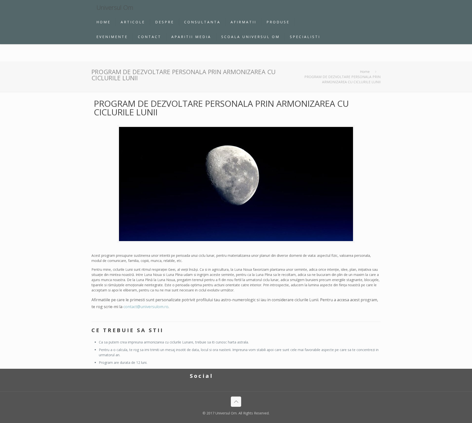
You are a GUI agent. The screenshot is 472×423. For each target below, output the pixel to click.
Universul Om (114, 7)
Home (365, 71)
